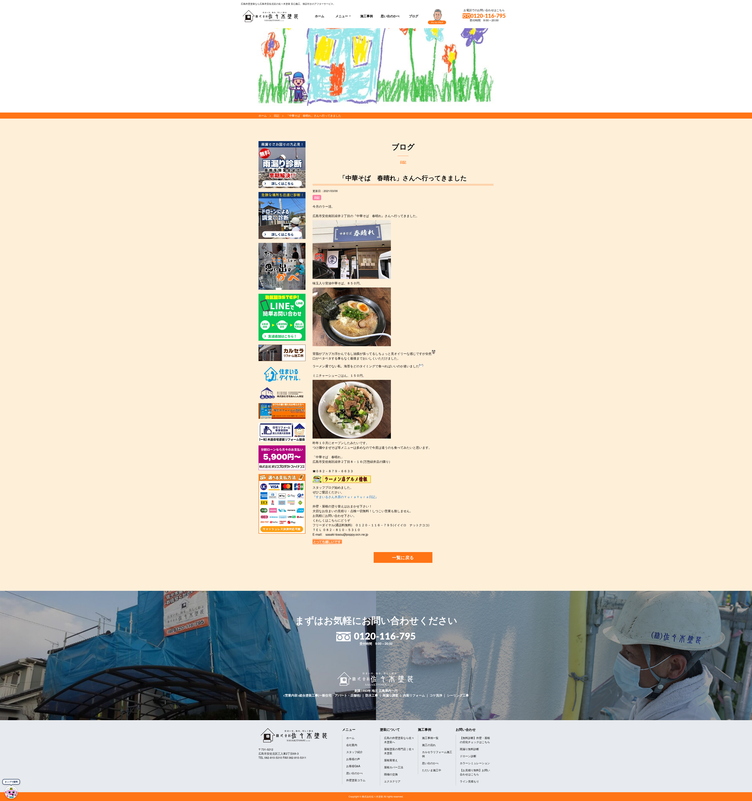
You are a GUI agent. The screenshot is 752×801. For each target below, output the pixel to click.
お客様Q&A (353, 766)
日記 (317, 197)
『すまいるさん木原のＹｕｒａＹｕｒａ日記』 (345, 497)
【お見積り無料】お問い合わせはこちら (475, 772)
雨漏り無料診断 (469, 749)
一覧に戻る (403, 557)
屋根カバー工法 (393, 767)
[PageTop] (738, 796)
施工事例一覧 (430, 738)
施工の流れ (429, 745)
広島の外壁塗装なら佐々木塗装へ (399, 740)
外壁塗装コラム (355, 780)
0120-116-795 (488, 16)
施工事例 (366, 16)
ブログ (413, 16)
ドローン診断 (468, 756)
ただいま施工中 (431, 770)
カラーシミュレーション (475, 763)
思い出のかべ (390, 16)
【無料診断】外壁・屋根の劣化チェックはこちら (475, 740)
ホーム (319, 16)
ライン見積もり (469, 781)
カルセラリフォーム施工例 (437, 754)
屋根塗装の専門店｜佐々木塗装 (399, 751)
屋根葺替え (391, 760)
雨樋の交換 (391, 774)
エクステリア (392, 781)
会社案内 (351, 745)
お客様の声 (353, 759)
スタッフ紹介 (354, 752)
